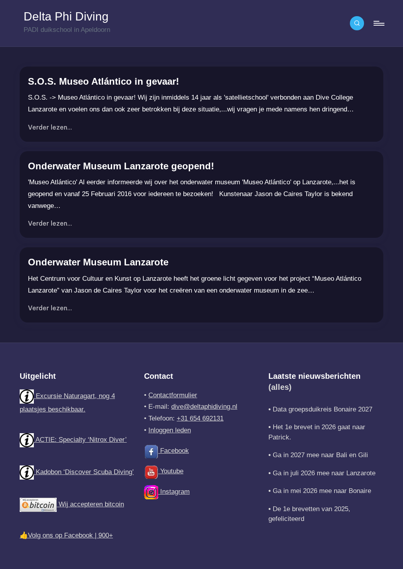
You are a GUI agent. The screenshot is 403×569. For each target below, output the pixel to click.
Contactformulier (172, 395)
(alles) (280, 387)
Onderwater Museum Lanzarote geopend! (121, 166)
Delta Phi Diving (66, 16)
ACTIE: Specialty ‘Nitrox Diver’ (80, 439)
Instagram (174, 491)
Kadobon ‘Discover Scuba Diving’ (84, 472)
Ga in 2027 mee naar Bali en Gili (320, 455)
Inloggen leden (169, 430)
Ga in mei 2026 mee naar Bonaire (322, 491)
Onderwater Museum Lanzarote (98, 262)
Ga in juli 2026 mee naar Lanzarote (324, 473)
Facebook (173, 450)
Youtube (170, 471)
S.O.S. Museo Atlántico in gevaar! (103, 81)
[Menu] (378, 23)
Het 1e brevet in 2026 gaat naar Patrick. (316, 432)
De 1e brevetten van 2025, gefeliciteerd (309, 514)
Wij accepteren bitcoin (90, 504)
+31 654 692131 (200, 418)
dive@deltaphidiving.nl (204, 406)
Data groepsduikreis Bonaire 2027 (322, 409)
